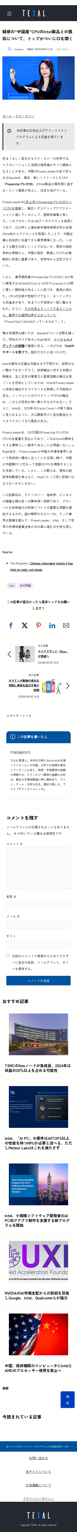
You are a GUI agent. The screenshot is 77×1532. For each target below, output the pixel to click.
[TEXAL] (34, 12)
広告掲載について (38, 1485)
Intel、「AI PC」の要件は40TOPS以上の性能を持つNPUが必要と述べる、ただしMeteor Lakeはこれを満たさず (38, 1143)
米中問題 (25, 585)
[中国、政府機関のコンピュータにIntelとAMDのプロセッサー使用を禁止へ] (38, 1316)
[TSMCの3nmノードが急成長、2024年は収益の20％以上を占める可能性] (38, 1016)
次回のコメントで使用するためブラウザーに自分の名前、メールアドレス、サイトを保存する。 (40, 962)
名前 (11, 896)
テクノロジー (62, 49)
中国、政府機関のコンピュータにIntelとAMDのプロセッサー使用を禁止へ (38, 1368)
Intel (11, 585)
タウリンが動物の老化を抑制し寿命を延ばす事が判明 (24, 685)
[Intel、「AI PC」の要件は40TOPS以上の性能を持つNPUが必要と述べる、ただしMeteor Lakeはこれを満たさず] (38, 1089)
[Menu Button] (10, 13)
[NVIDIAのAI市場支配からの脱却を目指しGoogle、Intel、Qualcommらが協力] (38, 1244)
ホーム (7, 116)
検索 (5, 1388)
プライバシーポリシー (38, 1498)
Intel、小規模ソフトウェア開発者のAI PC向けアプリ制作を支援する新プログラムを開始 (37, 1220)
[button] (11, 625)
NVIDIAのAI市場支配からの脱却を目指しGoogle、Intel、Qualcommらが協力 (37, 1295)
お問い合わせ (38, 1458)
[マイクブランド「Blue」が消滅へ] (25, 649)
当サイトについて (38, 1471)
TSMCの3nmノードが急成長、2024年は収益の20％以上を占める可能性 (38, 1068)
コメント (14, 843)
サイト (11, 936)
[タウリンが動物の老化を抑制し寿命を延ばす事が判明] (52, 681)
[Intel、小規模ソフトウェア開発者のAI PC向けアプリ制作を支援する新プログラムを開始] (38, 1166)
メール (13, 916)
